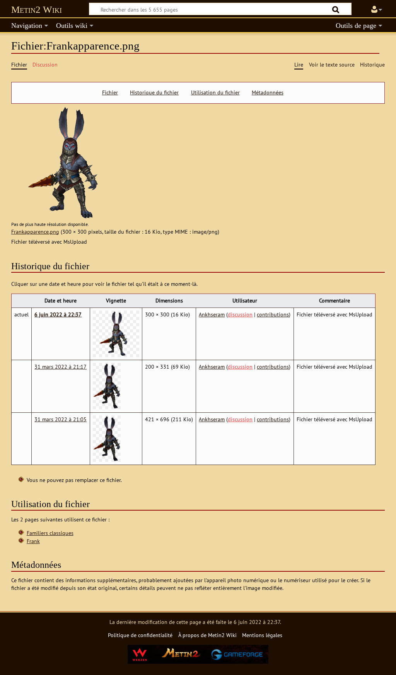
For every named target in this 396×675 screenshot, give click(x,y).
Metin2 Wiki (36, 9)
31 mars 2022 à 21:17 (60, 366)
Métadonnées (267, 92)
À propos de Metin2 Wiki (207, 635)
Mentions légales (262, 635)
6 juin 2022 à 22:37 (58, 314)
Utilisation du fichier (215, 92)
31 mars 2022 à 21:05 (60, 419)
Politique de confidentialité (140, 635)
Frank (33, 541)
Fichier (110, 92)
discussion (240, 314)
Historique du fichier (154, 92)
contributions (273, 314)
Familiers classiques (50, 533)
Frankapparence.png (35, 231)
